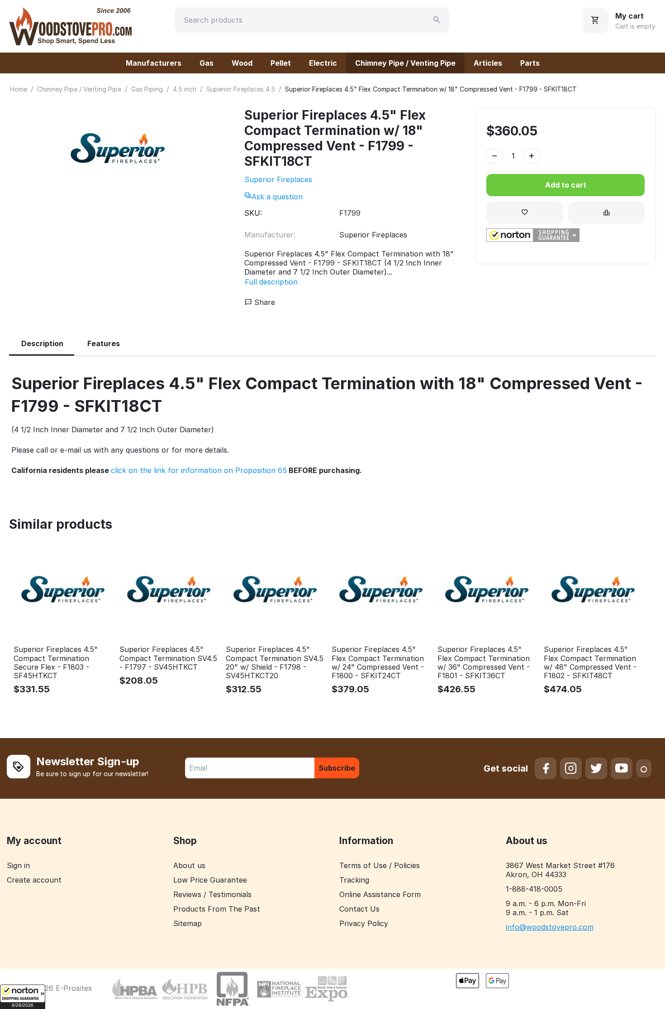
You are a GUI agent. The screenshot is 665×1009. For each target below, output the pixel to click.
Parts (530, 63)
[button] (22, 997)
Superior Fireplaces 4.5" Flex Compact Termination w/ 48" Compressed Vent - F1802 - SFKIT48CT (590, 662)
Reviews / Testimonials (212, 894)
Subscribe (336, 767)
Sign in (18, 865)
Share (263, 302)
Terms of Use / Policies (379, 865)
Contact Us (359, 908)
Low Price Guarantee (210, 879)
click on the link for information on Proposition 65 (199, 470)
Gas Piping (147, 89)
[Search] (437, 20)
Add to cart (565, 184)
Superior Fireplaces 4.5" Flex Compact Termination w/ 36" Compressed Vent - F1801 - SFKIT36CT (483, 662)
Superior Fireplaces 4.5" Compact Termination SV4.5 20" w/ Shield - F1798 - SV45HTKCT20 (274, 662)
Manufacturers (153, 63)
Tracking (354, 879)
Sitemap (187, 923)
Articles (488, 63)
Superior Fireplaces (278, 179)
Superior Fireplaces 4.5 (240, 89)
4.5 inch (184, 89)
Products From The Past (216, 908)
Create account (34, 879)
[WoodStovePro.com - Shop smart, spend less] (70, 25)
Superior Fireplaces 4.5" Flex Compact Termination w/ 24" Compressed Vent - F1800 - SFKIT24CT (378, 662)
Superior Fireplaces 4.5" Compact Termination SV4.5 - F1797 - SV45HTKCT (168, 658)
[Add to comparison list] (606, 213)
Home (18, 89)
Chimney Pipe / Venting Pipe (405, 63)
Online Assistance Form (380, 894)
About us (189, 865)
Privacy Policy (363, 923)
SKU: (253, 212)
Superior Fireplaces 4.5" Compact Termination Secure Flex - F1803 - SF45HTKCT (56, 662)
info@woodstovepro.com (550, 927)
